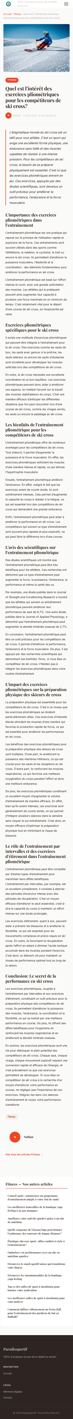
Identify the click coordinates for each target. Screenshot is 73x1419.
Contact (7, 1397)
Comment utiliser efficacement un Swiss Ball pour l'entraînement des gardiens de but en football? (34, 1313)
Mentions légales (12, 1391)
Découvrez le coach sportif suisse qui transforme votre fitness (36, 1265)
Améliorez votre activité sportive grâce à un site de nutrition (36, 1220)
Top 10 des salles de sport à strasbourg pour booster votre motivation (34, 1288)
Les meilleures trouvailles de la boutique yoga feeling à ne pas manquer (35, 1208)
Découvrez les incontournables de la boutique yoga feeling (35, 1277)
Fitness (17, 14)
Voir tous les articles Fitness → (24, 1154)
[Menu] (66, 4)
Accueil (7, 14)
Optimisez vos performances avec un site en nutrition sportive (34, 1254)
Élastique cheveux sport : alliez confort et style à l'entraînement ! (36, 1242)
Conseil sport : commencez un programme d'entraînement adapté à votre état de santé (33, 1197)
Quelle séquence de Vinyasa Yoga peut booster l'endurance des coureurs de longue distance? (35, 1231)
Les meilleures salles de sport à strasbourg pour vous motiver (36, 1299)
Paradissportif (15, 1349)
